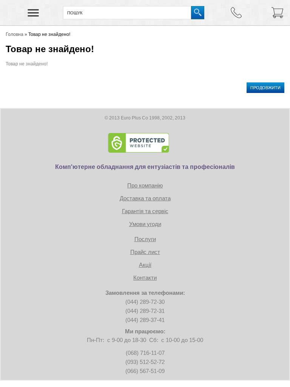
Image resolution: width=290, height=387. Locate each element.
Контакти (145, 277)
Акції (145, 265)
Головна (14, 34)
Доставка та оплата (145, 198)
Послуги (145, 239)
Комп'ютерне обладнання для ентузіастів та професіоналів (145, 167)
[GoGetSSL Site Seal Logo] (145, 143)
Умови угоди (145, 224)
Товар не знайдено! (49, 34)
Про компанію (145, 185)
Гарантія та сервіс (145, 211)
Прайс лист (145, 252)
